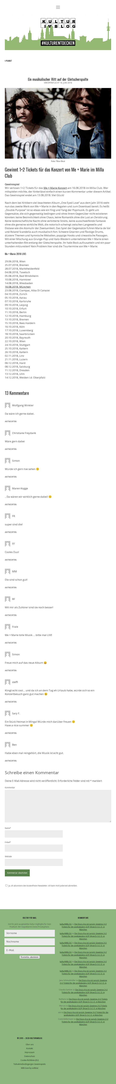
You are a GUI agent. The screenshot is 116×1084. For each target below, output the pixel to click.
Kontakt (29, 1048)
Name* (8, 828)
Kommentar (10, 787)
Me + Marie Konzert (55, 188)
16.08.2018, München (18, 287)
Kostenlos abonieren (30, 957)
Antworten (10, 421)
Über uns (30, 1044)
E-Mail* (8, 842)
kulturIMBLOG (66, 924)
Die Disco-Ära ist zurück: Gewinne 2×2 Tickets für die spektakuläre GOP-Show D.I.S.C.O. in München (84, 927)
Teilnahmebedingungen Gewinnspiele (29, 1064)
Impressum (29, 1052)
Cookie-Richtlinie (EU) (30, 1060)
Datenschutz (29, 1056)
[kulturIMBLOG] (58, 47)
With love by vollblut (29, 1068)
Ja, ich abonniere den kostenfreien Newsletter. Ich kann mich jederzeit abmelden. (42, 885)
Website (8, 856)
